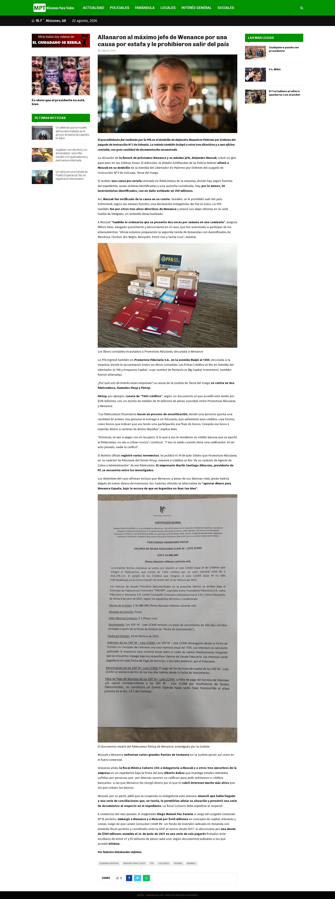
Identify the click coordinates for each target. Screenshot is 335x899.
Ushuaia (178, 863)
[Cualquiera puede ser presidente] (255, 53)
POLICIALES (119, 8)
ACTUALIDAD (93, 8)
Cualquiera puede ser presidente (284, 49)
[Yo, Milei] (255, 75)
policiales (163, 863)
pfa (152, 863)
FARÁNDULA (145, 8)
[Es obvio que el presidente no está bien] (61, 75)
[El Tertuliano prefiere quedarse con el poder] (255, 97)
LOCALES (168, 8)
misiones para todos (134, 863)
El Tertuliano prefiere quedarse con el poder (284, 93)
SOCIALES (226, 8)
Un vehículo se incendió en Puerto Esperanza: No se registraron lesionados (72, 175)
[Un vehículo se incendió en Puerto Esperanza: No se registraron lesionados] (42, 177)
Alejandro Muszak (109, 863)
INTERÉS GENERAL (196, 8)
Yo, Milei (275, 69)
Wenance (191, 863)
